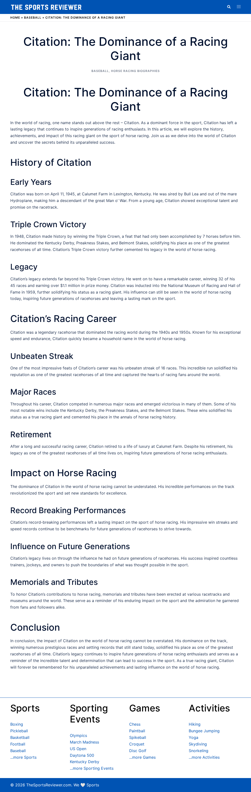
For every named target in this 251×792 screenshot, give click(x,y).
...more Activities (204, 757)
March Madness (84, 742)
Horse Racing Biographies (135, 71)
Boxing (16, 724)
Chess (134, 724)
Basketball (19, 737)
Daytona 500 (82, 755)
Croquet (136, 744)
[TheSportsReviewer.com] (46, 6)
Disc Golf (137, 750)
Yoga (193, 737)
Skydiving (198, 744)
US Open (78, 748)
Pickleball (19, 730)
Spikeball (137, 737)
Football (17, 744)
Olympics (78, 735)
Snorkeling (198, 750)
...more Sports (23, 757)
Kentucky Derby (84, 761)
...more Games (142, 757)
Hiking (195, 724)
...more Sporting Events (91, 768)
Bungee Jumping (204, 730)
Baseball (32, 17)
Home (15, 17)
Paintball (137, 730)
